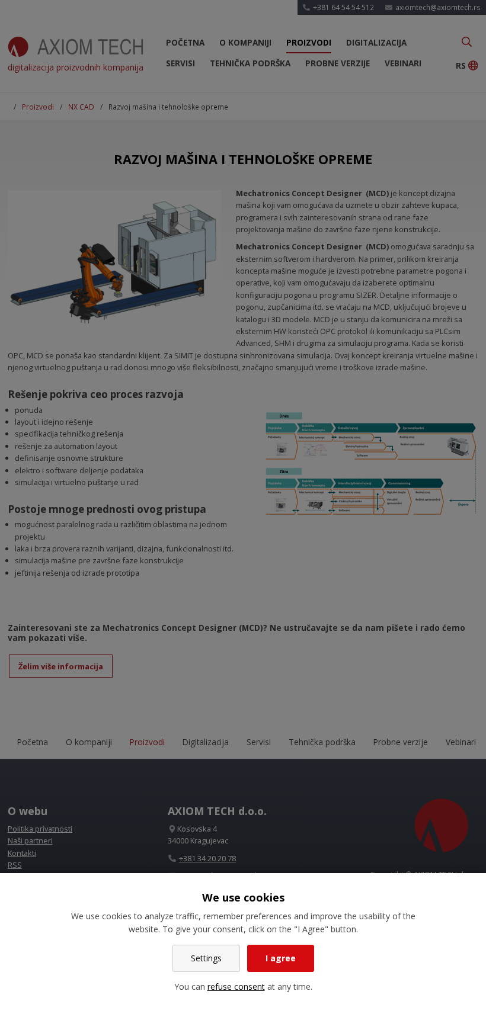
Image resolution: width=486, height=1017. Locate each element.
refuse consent (236, 986)
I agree (281, 958)
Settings (206, 958)
